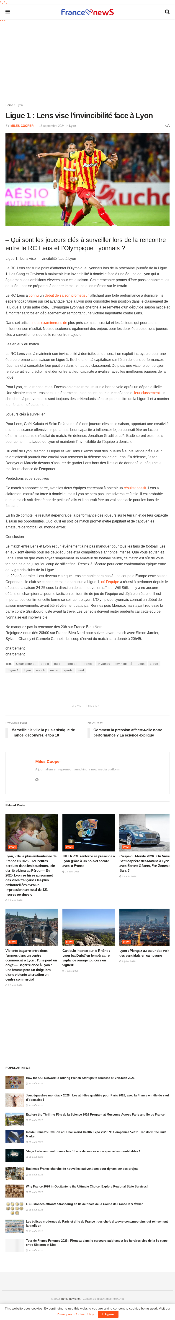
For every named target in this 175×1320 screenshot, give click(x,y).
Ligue (154, 663)
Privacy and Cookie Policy (75, 1314)
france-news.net (70, 1298)
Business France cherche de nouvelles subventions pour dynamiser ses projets (82, 1168)
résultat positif (135, 488)
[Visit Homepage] (87, 12)
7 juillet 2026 (71, 971)
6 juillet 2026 (128, 961)
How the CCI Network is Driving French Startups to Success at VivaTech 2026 (80, 1078)
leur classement (147, 393)
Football (71, 663)
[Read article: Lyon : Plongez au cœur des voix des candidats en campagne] (145, 927)
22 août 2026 (15, 985)
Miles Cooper (21, 125)
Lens (141, 663)
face (57, 663)
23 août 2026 (128, 876)
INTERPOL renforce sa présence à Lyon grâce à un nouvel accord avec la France (88, 861)
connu (34, 295)
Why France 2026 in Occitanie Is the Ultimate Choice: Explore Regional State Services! (87, 1186)
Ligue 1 (13, 670)
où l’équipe (110, 582)
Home (9, 105)
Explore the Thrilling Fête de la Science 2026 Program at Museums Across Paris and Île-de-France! (95, 1114)
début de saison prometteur (66, 295)
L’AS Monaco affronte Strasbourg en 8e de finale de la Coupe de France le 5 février (84, 1204)
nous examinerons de (49, 323)
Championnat (26, 663)
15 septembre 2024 (51, 125)
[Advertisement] (90, 62)
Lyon (20, 105)
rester (54, 670)
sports (68, 670)
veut (81, 670)
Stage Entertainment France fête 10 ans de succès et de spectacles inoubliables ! (83, 1151)
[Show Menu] (7, 12)
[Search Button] (167, 12)
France (88, 663)
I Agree (108, 1314)
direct (45, 663)
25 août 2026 (15, 900)
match (40, 670)
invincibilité (124, 663)
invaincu (104, 663)
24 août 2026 (72, 871)
